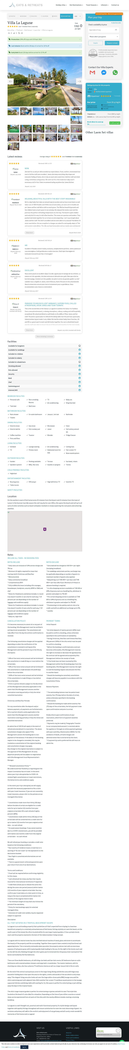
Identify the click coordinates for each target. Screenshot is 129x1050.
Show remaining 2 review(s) (45, 336)
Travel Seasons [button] (91, 5)
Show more (29, 233)
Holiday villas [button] (61, 5)
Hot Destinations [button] (76, 5)
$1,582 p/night (115, 123)
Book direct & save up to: (95, 123)
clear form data (116, 23)
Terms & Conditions (14, 1047)
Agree (24, 1047)
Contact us (115, 5)
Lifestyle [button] (104, 5)
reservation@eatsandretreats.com (50, 1041)
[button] (11, 81)
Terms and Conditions (72, 1038)
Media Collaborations (72, 1035)
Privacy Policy (70, 1040)
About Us (68, 1033)
